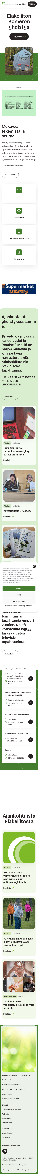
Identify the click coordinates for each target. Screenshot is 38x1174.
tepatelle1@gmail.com (10, 1098)
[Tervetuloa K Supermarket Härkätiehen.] (19, 288)
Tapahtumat (6, 1137)
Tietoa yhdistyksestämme (11, 1110)
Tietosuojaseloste (8, 1170)
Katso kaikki (10, 396)
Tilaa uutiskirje (22, 1170)
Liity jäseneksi (18, 36)
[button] (34, 566)
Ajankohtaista (7, 1133)
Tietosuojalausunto (25, 606)
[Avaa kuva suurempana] (10, 798)
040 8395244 (7, 1094)
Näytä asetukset (19, 601)
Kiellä (19, 595)
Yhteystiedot (7, 1123)
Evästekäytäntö (11, 606)
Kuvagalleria (6, 1118)
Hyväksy (19, 588)
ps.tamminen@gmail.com (11, 1084)
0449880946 (7, 1080)
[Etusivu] (10, 4)
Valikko (32, 4)
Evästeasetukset (8, 1165)
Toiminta (5, 1114)
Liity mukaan (10, 174)
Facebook (4, 1151)
